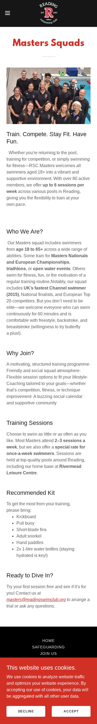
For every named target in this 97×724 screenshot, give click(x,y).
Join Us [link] (48, 653)
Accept (71, 711)
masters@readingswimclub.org (36, 599)
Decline (26, 711)
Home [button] (48, 640)
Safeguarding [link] (48, 647)
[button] (9, 13)
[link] (48, 13)
